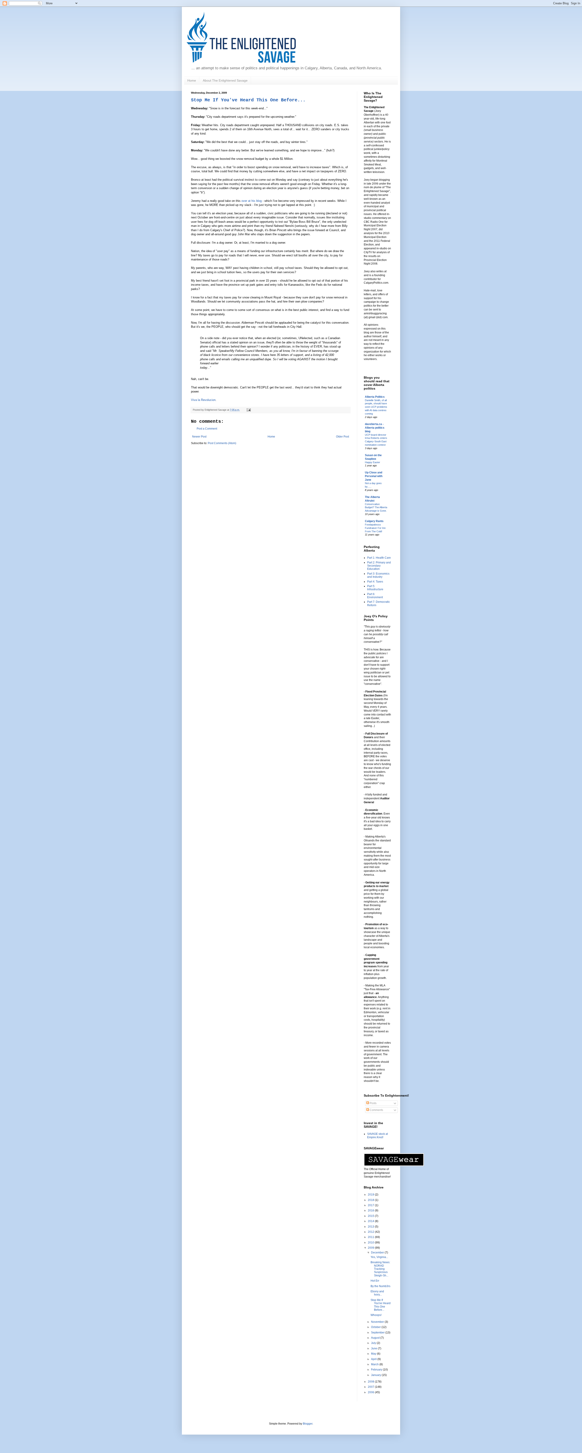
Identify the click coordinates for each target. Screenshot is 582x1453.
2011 (371, 1237)
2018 (371, 1200)
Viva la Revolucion (203, 400)
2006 (371, 1392)
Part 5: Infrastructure (375, 588)
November (378, 1321)
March (375, 1364)
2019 (371, 1194)
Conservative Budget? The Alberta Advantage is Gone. (376, 507)
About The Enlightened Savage (225, 80)
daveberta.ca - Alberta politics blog (374, 428)
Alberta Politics (375, 396)
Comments (376, 1110)
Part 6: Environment (375, 596)
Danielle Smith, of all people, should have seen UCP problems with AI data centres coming (376, 407)
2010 (371, 1242)
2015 (371, 1216)
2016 (371, 1210)
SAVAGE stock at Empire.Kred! (377, 1135)
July (374, 1343)
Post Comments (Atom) (222, 443)
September (378, 1332)
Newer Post (199, 436)
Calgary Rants (374, 521)
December (378, 1252)
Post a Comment (207, 428)
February (377, 1369)
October (376, 1327)
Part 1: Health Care (379, 557)
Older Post (342, 436)
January (376, 1375)
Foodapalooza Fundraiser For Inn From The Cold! (375, 528)
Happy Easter (372, 462)
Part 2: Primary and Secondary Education (379, 566)
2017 (371, 1205)
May (374, 1353)
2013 (371, 1226)
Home (191, 80)
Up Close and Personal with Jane (373, 476)
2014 (371, 1221)
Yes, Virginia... (379, 1257)
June (374, 1348)
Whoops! (376, 1315)
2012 (371, 1231)
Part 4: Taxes (375, 581)
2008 (371, 1381)
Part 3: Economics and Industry (378, 575)
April (374, 1359)
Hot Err (375, 1280)
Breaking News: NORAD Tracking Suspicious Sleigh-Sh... (380, 1269)
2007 (371, 1386)
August (375, 1337)
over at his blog (251, 201)
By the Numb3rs (380, 1286)
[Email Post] (248, 409)
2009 (371, 1247)
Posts (372, 1103)
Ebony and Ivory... (377, 1293)
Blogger (307, 1423)
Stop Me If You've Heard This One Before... (248, 100)
